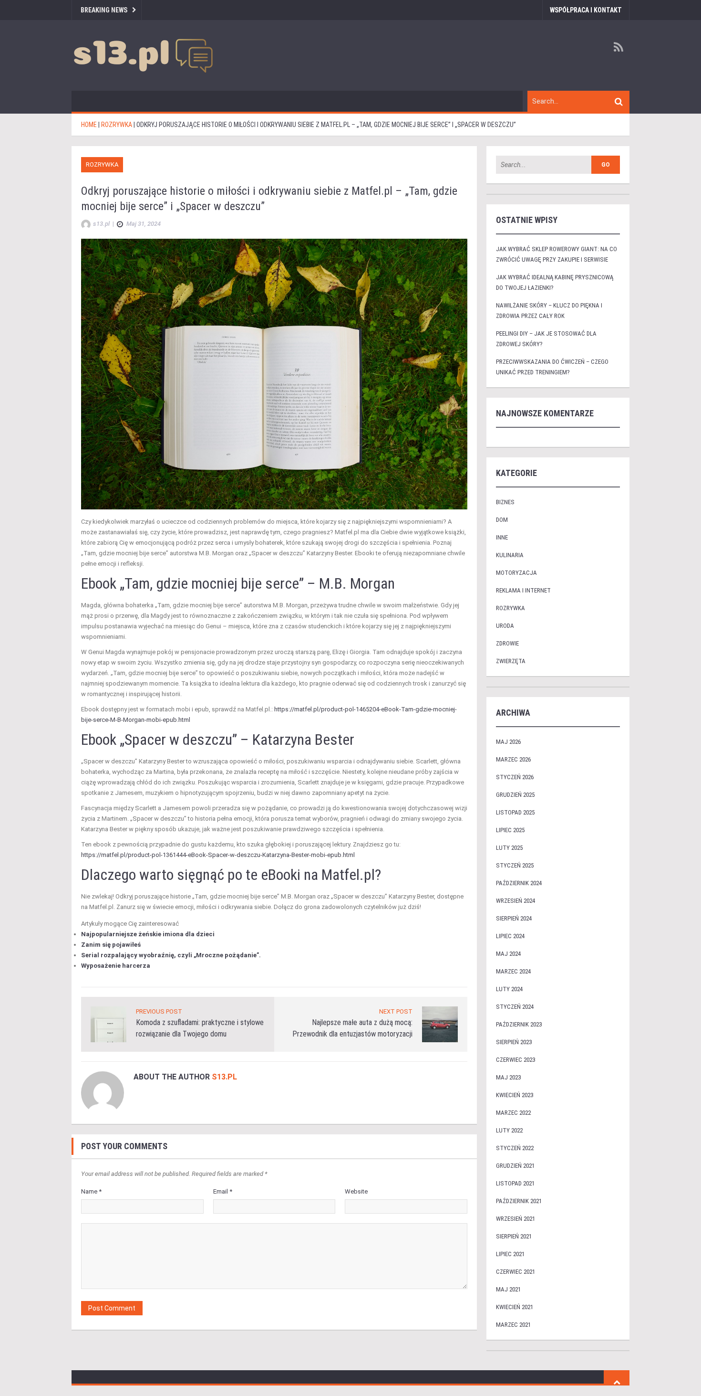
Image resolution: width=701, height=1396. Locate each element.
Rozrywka (102, 164)
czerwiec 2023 (515, 1059)
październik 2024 (519, 883)
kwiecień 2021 (514, 1307)
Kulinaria (510, 555)
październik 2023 (519, 1024)
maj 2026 (508, 741)
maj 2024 (508, 953)
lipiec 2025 (510, 830)
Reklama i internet (523, 590)
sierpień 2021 (514, 1236)
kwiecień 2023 (514, 1095)
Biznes (505, 502)
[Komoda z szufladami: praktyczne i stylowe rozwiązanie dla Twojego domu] (108, 1023)
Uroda (505, 625)
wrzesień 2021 (515, 1218)
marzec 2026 (513, 759)
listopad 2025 (515, 812)
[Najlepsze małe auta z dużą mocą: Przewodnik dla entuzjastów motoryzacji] (440, 1023)
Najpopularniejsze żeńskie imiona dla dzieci (148, 934)
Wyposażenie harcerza (115, 965)
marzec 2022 (513, 1112)
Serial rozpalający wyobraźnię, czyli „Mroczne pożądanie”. (171, 955)
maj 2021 (508, 1289)
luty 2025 (509, 847)
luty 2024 (509, 989)
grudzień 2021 (515, 1165)
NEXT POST (395, 1011)
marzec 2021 (513, 1324)
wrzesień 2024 (515, 900)
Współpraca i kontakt (586, 10)
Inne (502, 537)
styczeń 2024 (515, 1006)
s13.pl (224, 1076)
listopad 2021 (515, 1183)
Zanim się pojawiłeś (111, 944)
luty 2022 (509, 1130)
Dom (502, 519)
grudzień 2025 (515, 794)
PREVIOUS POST (159, 1011)
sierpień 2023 (514, 1042)
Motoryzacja (516, 572)
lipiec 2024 (510, 936)
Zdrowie (507, 643)
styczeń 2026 (515, 777)
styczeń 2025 (515, 865)
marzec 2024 (513, 971)
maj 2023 (508, 1077)
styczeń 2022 (515, 1148)
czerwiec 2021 (515, 1271)
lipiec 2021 (510, 1254)
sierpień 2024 (514, 918)
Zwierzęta (511, 661)
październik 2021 (519, 1201)
